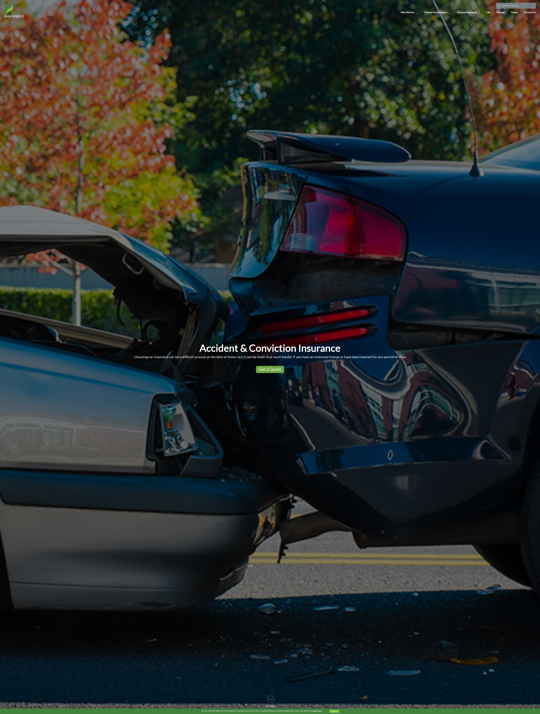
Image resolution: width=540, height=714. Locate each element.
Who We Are (409, 13)
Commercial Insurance (437, 13)
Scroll (270, 706)
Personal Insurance (469, 13)
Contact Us (530, 12)
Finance (501, 12)
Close (334, 711)
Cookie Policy (317, 711)
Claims (514, 12)
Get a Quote (270, 369)
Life (488, 12)
